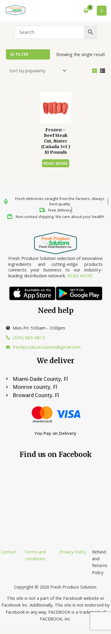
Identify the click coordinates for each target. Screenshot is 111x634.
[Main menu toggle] (102, 10)
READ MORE (80, 275)
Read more (55, 163)
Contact (9, 552)
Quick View (55, 118)
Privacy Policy (72, 552)
